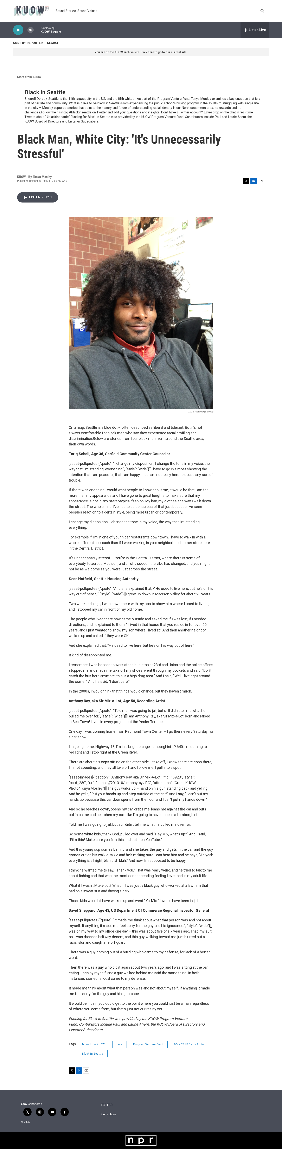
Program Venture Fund (148, 1044)
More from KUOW (29, 77)
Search (53, 43)
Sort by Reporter (28, 43)
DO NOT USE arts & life (189, 1044)
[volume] (30, 30)
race (119, 1044)
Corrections (108, 1114)
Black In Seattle (45, 92)
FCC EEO (107, 1105)
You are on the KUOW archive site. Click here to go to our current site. (141, 52)
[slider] (37, 30)
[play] (18, 30)
